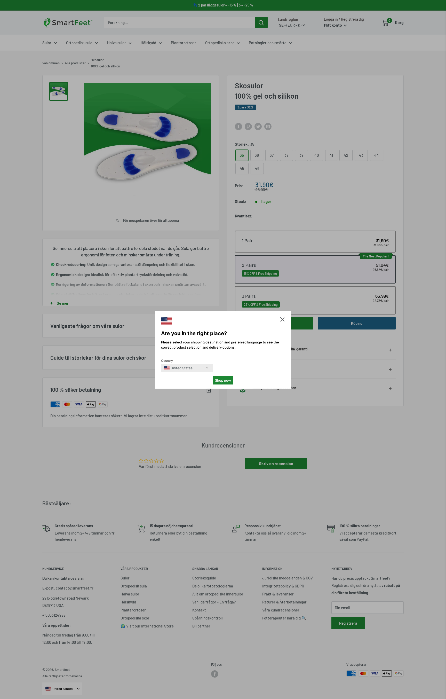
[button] (282, 320)
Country (167, 361)
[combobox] (178, 368)
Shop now (223, 380)
